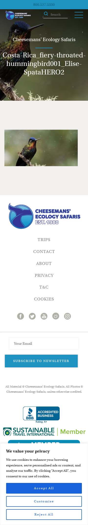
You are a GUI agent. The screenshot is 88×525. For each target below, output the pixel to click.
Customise (44, 501)
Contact (44, 251)
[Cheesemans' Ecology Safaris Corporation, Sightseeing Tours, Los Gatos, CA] (41, 415)
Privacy (44, 275)
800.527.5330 (44, 4)
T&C (44, 287)
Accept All (44, 488)
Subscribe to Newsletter (41, 361)
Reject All (44, 514)
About (44, 263)
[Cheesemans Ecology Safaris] (18, 15)
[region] (44, 484)
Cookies (44, 299)
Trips (44, 239)
